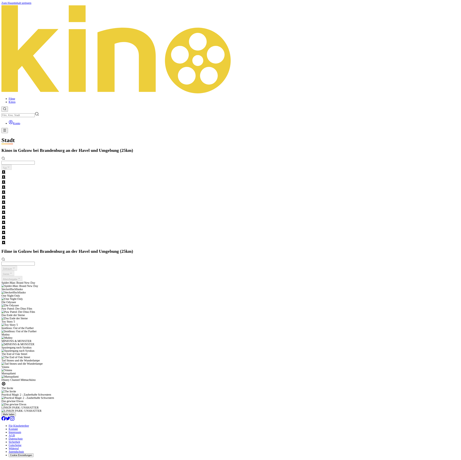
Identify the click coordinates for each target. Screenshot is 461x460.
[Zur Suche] (4, 109)
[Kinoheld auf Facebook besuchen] (3, 419)
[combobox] (18, 115)
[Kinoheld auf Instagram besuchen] (12, 419)
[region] (230, 207)
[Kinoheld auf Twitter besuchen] (8, 419)
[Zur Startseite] (230, 49)
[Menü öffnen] (4, 130)
